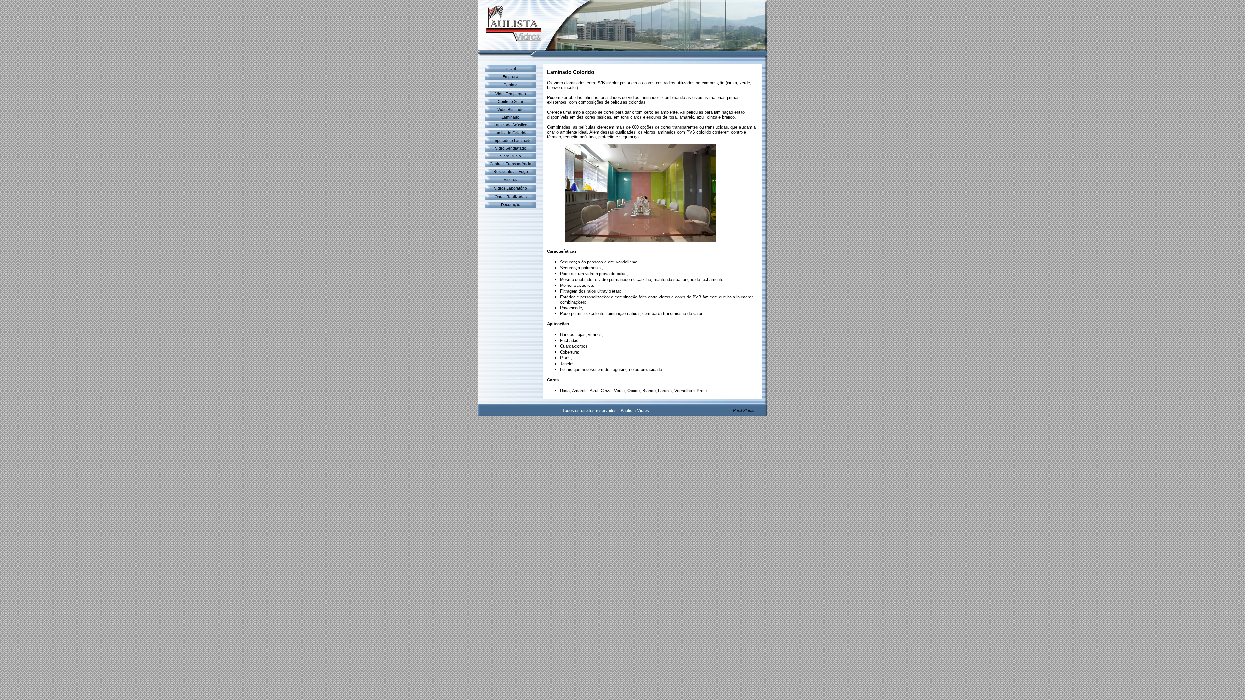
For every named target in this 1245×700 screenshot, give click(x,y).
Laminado (510, 117)
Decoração (510, 205)
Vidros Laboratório (510, 188)
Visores (510, 179)
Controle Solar (510, 101)
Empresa (510, 77)
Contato (510, 85)
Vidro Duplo (510, 156)
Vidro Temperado (510, 94)
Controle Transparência (510, 164)
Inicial (510, 68)
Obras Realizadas (511, 197)
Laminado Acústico (510, 125)
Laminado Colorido (510, 133)
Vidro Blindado (510, 109)
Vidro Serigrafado (510, 148)
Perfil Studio (743, 410)
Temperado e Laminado (511, 140)
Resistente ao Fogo (510, 171)
